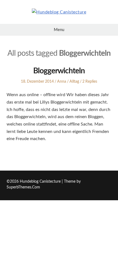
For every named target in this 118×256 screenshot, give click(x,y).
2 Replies (89, 82)
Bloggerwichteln (59, 71)
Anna (61, 82)
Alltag (74, 82)
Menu (59, 30)
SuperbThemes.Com (23, 187)
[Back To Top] (109, 182)
